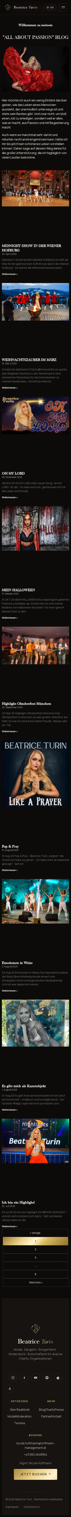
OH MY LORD (13, 473)
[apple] (58, 1378)
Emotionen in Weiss (17, 963)
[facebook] (24, 1378)
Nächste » (36, 1282)
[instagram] (13, 1378)
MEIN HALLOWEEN (18, 590)
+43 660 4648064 (35, 1455)
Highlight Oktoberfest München (26, 704)
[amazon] (10, 1389)
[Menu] (63, 7)
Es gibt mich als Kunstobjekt (24, 1086)
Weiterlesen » (10, 274)
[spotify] (47, 1378)
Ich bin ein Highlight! (18, 1202)
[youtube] (35, 1378)
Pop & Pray (10, 846)
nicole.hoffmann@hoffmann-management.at (35, 1445)
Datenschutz (32, 1507)
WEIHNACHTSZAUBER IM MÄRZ (29, 360)
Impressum (12, 1507)
